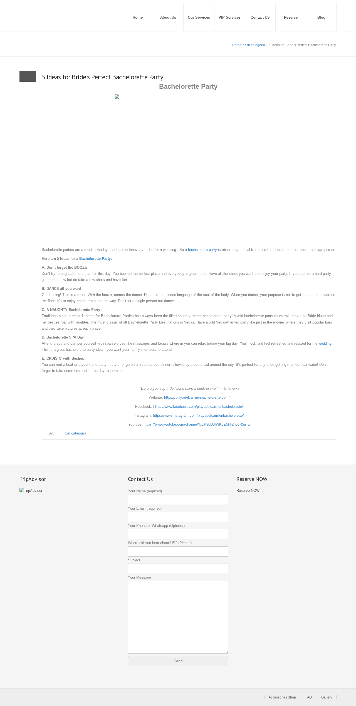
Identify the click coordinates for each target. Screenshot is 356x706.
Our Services (199, 17)
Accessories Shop (282, 697)
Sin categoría (255, 45)
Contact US (260, 17)
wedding (325, 343)
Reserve (291, 17)
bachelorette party (202, 250)
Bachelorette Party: (95, 258)
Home (138, 17)
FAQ (308, 697)
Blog (321, 17)
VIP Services (230, 17)
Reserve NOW (247, 490)
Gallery (326, 697)
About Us (168, 17)
